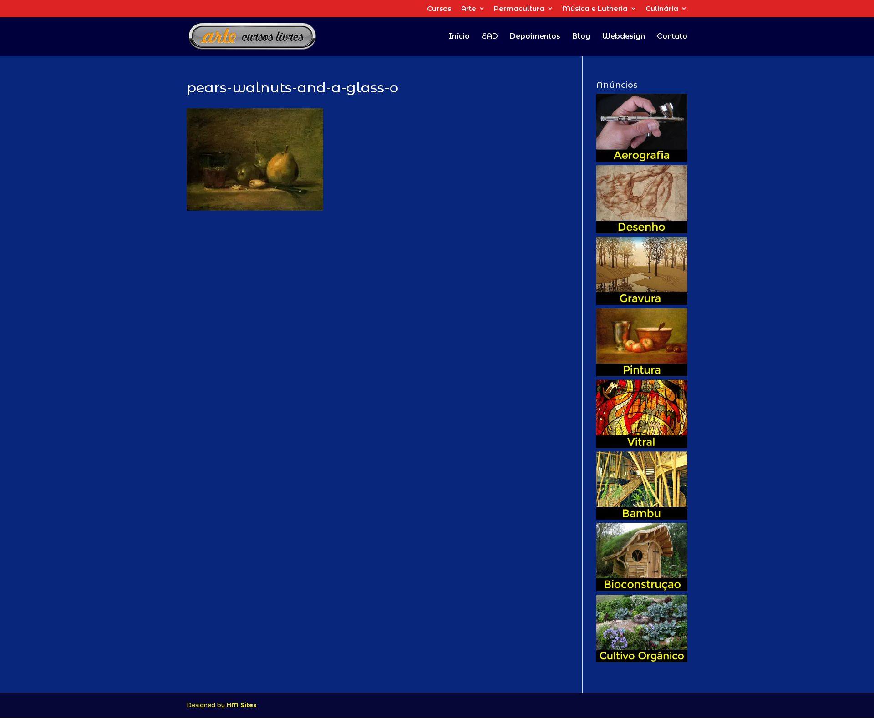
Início (459, 36)
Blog (581, 36)
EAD (490, 36)
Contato (672, 36)
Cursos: (439, 9)
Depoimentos (535, 36)
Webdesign (623, 36)
